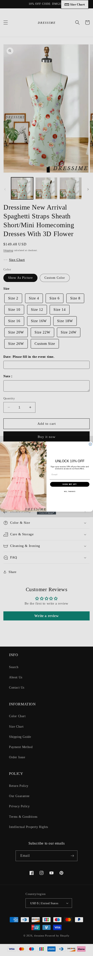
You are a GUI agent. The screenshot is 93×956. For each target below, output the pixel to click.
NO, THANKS (69, 491)
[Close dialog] (90, 444)
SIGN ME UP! (70, 484)
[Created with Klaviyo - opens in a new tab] (46, 513)
